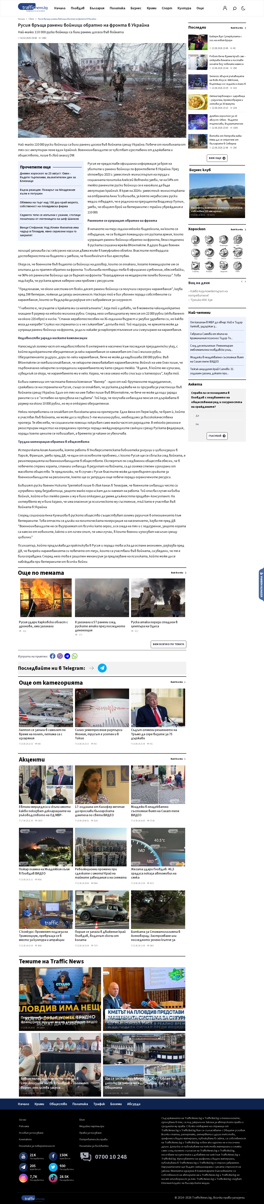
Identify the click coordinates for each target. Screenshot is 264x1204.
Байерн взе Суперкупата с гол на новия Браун (225, 38)
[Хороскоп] (217, 272)
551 (151, 743)
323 (234, 88)
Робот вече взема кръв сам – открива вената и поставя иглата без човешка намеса (227, 60)
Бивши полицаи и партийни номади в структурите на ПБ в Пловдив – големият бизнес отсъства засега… (55, 1083)
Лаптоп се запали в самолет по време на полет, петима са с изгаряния (42, 734)
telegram (67, 656)
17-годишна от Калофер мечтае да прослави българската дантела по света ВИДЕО (100, 811)
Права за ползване (90, 1133)
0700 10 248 (111, 1156)
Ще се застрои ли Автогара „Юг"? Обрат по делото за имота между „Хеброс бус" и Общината (140, 1083)
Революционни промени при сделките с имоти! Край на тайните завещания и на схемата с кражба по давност (101, 873)
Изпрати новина (261, 584)
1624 (95, 820)
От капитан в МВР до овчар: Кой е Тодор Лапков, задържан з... (216, 324)
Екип (82, 1120)
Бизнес (136, 8)
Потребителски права (93, 1139)
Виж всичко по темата (168, 644)
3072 (151, 883)
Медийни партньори (91, 1126)
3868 (39, 945)
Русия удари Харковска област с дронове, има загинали (43, 624)
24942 (41, 1093)
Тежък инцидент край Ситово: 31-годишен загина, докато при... (212, 371)
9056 (39, 879)
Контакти (25, 1139)
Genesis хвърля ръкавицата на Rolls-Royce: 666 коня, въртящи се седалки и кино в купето (227, 82)
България (97, 8)
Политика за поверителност (37, 1146)
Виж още (215, 158)
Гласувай (215, 436)
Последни (197, 27)
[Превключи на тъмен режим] (243, 8)
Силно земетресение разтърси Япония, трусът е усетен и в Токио (98, 734)
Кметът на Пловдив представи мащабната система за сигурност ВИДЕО (140, 1019)
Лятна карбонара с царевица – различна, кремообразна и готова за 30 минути (227, 100)
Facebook (52, 656)
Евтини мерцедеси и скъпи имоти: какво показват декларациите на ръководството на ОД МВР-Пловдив (45, 811)
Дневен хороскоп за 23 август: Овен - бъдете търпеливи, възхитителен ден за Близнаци (226, 122)
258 (234, 68)
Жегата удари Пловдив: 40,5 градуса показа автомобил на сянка (153, 873)
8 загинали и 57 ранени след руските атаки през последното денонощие (100, 626)
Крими (151, 8)
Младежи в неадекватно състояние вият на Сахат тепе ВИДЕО (155, 811)
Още (200, 8)
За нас (22, 1120)
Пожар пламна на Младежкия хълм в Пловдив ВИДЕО (44, 871)
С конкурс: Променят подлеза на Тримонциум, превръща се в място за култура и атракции (43, 936)
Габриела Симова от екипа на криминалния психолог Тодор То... (211, 336)
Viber (60, 656)
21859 (126, 1027)
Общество (58, 1104)
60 (233, 48)
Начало (60, 8)
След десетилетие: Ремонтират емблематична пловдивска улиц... (211, 348)
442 (95, 743)
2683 (151, 945)
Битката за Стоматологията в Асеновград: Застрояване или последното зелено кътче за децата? (155, 936)
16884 (41, 1027)
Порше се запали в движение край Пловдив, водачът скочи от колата (100, 936)
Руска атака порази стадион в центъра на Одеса (154, 624)
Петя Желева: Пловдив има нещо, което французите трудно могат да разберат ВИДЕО (59, 1019)
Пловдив (77, 8)
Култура (184, 8)
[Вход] (225, 9)
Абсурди (133, 1104)
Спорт (167, 8)
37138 (152, 820)
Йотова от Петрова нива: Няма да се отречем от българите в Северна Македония (225, 141)
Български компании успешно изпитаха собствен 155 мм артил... (216, 209)
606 (39, 743)
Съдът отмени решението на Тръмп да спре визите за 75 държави (154, 734)
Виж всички (177, 682)
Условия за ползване (31, 1133)
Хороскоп (196, 229)
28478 (212, 215)
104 (234, 108)
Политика (117, 8)
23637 (40, 820)
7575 (95, 945)
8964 (95, 883)
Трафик (99, 1104)
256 (234, 147)
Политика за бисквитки (93, 1146)
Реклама (24, 1126)
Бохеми (116, 1104)
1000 (235, 128)
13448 (126, 1093)
